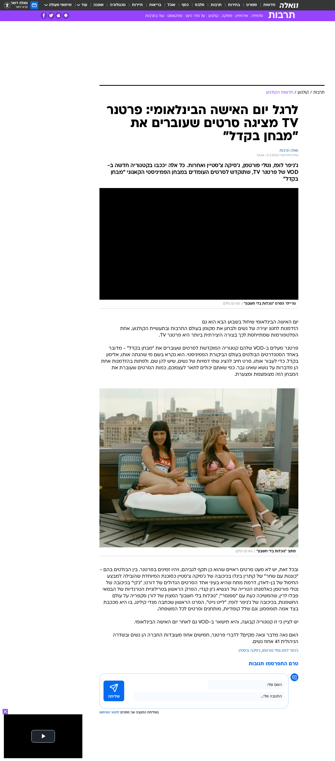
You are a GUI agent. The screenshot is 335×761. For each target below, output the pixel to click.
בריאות (155, 5)
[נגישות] (7, 5)
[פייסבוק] (44, 15)
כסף (185, 5)
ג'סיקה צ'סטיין (249, 650)
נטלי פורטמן (271, 650)
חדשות (269, 5)
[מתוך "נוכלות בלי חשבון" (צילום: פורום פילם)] (198, 472)
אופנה (98, 5)
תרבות (216, 5)
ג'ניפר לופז (290, 650)
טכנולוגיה (118, 5)
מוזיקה (227, 16)
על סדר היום (195, 16)
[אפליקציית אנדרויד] (66, 15)
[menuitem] (266, 5)
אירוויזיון (242, 16)
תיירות (137, 5)
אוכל (171, 5)
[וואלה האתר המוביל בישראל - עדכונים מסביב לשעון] (289, 5)
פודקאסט (175, 16)
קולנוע (213, 16)
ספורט (251, 5)
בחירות (234, 5)
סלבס (199, 5)
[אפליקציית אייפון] (58, 15)
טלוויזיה (257, 16)
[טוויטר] (51, 15)
